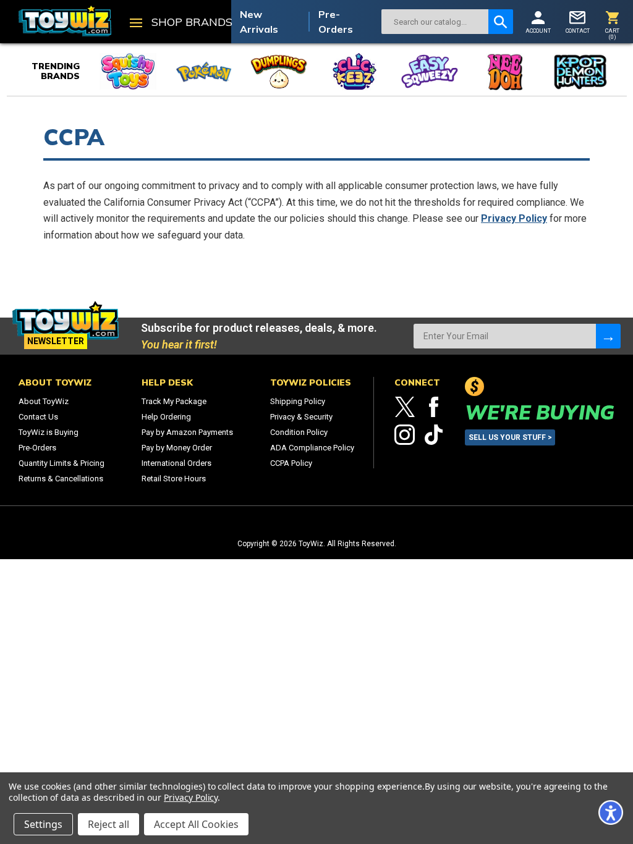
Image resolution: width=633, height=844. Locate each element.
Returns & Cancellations (61, 478)
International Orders (176, 463)
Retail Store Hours (174, 478)
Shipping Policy (297, 401)
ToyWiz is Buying (49, 432)
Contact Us (38, 416)
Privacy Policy (514, 218)
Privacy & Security (301, 416)
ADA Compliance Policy (312, 447)
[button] (610, 812)
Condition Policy (299, 432)
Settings (43, 824)
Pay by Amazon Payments (187, 432)
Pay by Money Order (177, 447)
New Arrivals (259, 21)
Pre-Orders (335, 21)
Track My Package (174, 401)
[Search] (500, 21)
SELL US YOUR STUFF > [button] (510, 437)
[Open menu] (136, 24)
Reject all (108, 824)
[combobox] (434, 21)
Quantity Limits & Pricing (61, 463)
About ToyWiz (44, 401)
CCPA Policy (291, 463)
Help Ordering (166, 416)
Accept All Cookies (196, 824)
